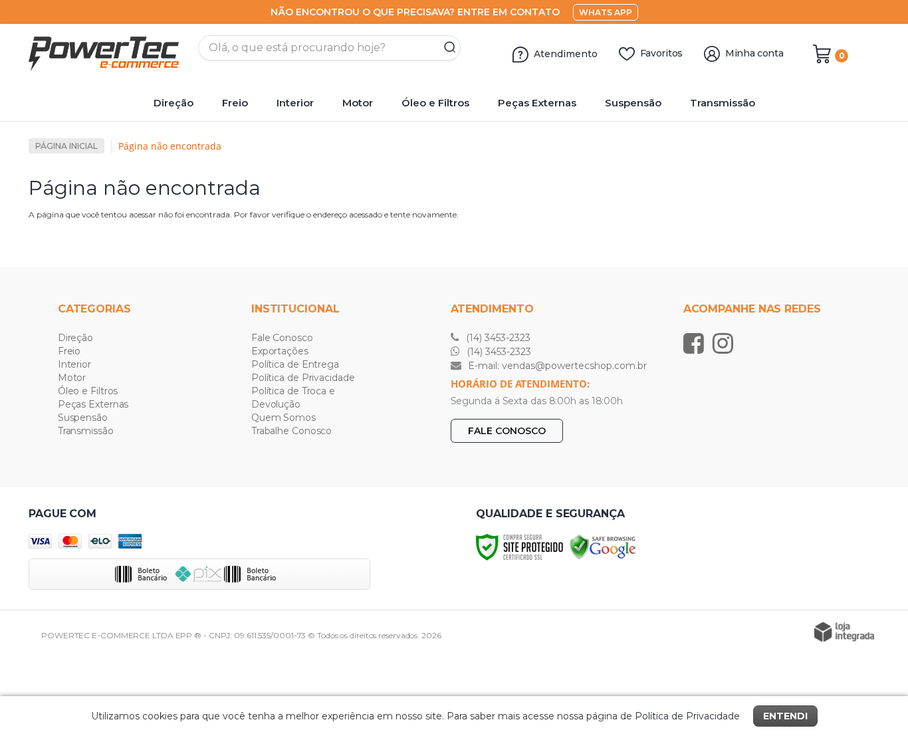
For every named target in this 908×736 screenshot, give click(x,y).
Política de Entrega (295, 364)
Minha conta (754, 54)
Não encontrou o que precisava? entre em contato (415, 12)
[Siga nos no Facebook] (697, 343)
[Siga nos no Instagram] (726, 343)
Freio (69, 351)
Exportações (279, 351)
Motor (72, 378)
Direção (75, 338)
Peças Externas (93, 404)
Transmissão (86, 431)
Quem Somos (283, 418)
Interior (74, 364)
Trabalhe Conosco (291, 431)
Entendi (785, 716)
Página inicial (66, 146)
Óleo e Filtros (88, 391)
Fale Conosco (282, 338)
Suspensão (83, 418)
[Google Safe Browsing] (603, 546)
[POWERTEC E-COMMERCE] (108, 54)
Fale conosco (507, 431)
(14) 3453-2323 (496, 338)
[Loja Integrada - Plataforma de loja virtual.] (844, 632)
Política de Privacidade (303, 378)
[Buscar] (445, 48)
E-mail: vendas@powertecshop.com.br (556, 366)
